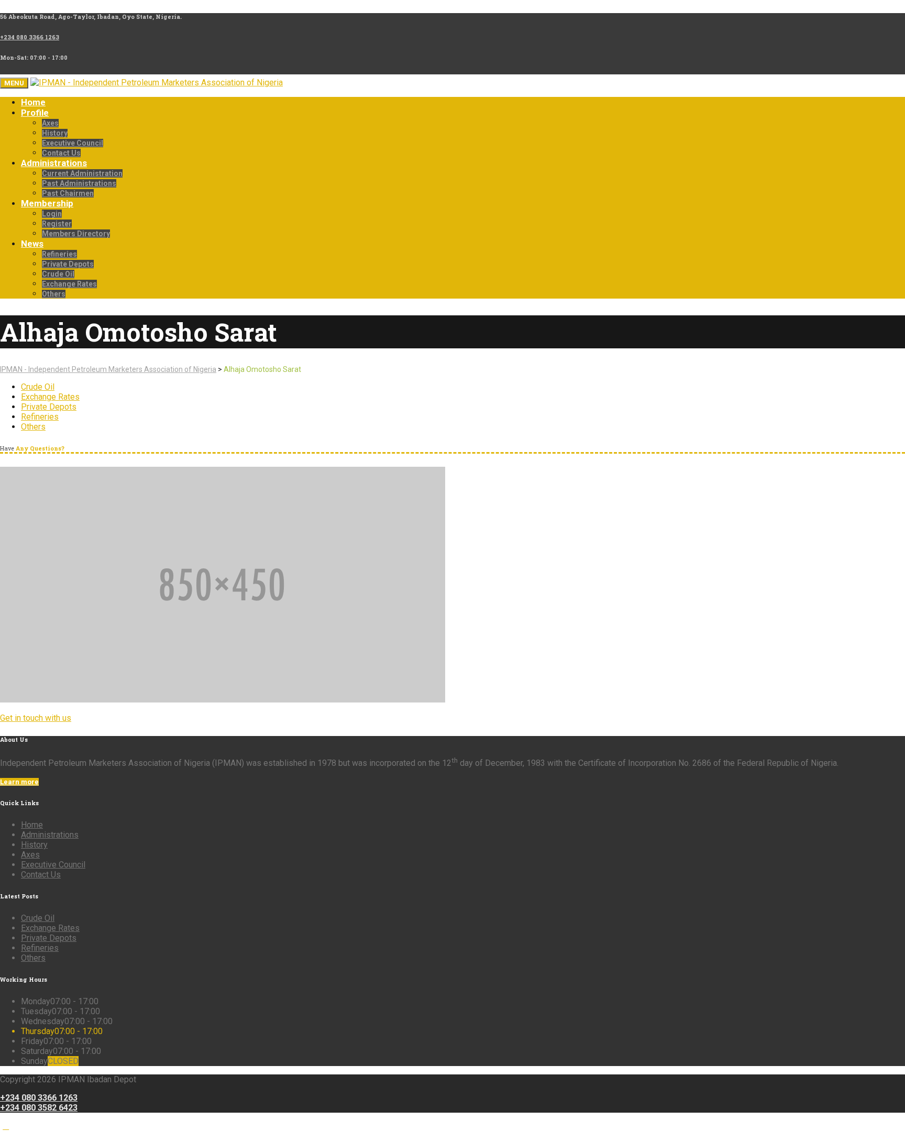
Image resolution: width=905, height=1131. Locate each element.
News (32, 243)
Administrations (54, 163)
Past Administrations (79, 183)
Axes (50, 123)
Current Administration (82, 173)
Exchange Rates (69, 284)
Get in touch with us (35, 718)
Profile (35, 112)
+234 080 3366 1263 (39, 1098)
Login (52, 214)
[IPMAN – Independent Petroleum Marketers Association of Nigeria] (156, 82)
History (55, 133)
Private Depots (68, 264)
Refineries (59, 254)
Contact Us (61, 153)
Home (33, 102)
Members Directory (76, 233)
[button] (6, 1126)
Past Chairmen (68, 193)
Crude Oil (58, 274)
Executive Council (72, 143)
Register (57, 223)
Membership (47, 203)
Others (53, 294)
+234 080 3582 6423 (39, 1108)
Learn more (19, 782)
